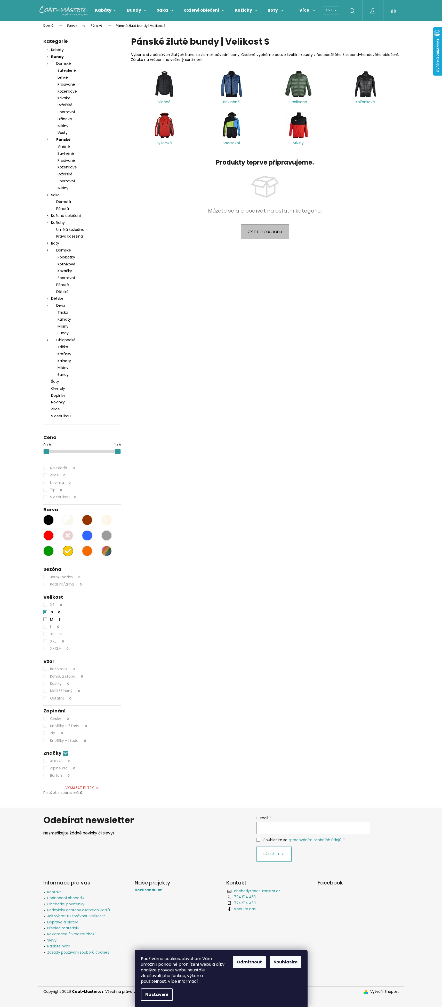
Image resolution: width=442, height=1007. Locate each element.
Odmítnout (249, 962)
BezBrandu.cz (148, 890)
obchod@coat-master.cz (257, 891)
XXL (57, 641)
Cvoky (59, 718)
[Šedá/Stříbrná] (106, 535)
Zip (56, 733)
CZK (330, 10)
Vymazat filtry (79, 787)
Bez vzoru (62, 668)
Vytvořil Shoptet (384, 991)
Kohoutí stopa (66, 676)
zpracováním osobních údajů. (315, 839)
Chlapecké (66, 340)
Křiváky (64, 98)
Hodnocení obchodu (65, 897)
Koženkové (67, 91)
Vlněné (64, 146)
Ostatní (60, 698)
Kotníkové (66, 264)
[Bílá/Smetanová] (68, 520)
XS (56, 604)
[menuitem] (106, 10)
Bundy (57, 56)
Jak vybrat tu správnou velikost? (76, 916)
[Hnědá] (87, 520)
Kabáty (57, 49)
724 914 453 (245, 896)
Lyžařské (65, 105)
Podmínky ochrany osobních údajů (78, 910)
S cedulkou (61, 416)
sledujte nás (245, 909)
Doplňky (58, 395)
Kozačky (65, 270)
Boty (55, 243)
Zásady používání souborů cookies (78, 952)
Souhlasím (286, 962)
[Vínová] (68, 535)
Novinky (58, 402)
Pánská (62, 208)
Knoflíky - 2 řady (68, 725)
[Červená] (48, 535)
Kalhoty (64, 319)
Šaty (55, 381)
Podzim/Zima (66, 584)
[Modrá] (87, 535)
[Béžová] (106, 520)
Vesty (63, 132)
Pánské (63, 139)
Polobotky (66, 257)
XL (56, 634)
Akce (55, 409)
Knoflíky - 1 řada (68, 740)
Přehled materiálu (63, 928)
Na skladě (62, 467)
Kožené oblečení (66, 215)
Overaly (58, 388)
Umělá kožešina (70, 229)
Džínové (65, 118)
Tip (56, 489)
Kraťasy (64, 353)
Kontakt (54, 892)
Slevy (52, 940)
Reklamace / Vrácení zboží (71, 934)
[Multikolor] (106, 551)
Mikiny (63, 125)
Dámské (63, 63)
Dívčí (60, 305)
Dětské (62, 291)
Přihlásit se (274, 854)
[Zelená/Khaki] (48, 551)
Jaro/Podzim (65, 577)
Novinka (60, 482)
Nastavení (156, 994)
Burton (60, 775)
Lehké (63, 77)
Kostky (59, 683)
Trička (63, 312)
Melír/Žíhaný (65, 690)
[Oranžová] (87, 551)
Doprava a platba (62, 922)
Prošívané (66, 84)
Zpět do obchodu (265, 231)
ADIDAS (60, 761)
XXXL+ (59, 648)
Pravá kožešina (69, 236)
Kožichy (58, 222)
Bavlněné (66, 153)
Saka (55, 195)
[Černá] (48, 520)
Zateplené (67, 70)
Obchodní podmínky (65, 904)
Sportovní (66, 112)
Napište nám (58, 946)
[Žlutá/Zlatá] (68, 551)
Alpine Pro (62, 768)
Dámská (63, 201)
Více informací (183, 981)
